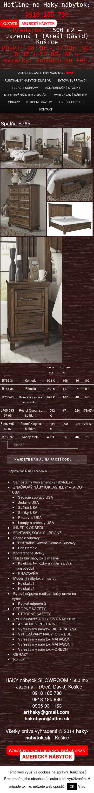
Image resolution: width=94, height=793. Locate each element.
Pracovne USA (30, 517)
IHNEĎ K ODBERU (29, 527)
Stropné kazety (39, 102)
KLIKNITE (9, 23)
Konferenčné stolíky (62, 87)
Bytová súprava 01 (72, 80)
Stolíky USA (27, 512)
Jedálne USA (28, 502)
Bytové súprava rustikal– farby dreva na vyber (44, 596)
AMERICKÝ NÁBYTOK (38, 23)
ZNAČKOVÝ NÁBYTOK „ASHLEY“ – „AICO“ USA (47, 489)
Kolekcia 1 (26, 583)
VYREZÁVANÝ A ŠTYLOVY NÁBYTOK (44, 618)
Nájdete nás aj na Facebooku (27, 471)
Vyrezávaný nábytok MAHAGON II (45, 644)
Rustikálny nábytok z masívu (28, 80)
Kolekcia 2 (26, 588)
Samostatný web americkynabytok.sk (43, 481)
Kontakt (45, 109)
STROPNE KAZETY (29, 608)
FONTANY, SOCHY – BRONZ (37, 532)
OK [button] (72, 786)
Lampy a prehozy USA (36, 522)
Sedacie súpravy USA (35, 497)
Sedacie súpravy (26, 537)
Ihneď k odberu (71, 102)
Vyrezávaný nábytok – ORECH (43, 649)
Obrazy (14, 102)
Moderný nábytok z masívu (25, 95)
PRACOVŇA (28, 573)
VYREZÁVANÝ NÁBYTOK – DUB (45, 633)
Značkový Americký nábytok (40, 73)
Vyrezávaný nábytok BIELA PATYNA (47, 628)
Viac (81, 786)
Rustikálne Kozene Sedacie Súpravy (47, 542)
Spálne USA (27, 507)
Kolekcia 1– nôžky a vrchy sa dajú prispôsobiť (44, 565)
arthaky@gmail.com (46, 711)
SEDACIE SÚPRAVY (25, 87)
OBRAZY (20, 654)
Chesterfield (27, 547)
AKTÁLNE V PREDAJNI (37, 623)
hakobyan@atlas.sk (47, 718)
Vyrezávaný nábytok (70, 95)
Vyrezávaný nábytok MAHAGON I (45, 638)
